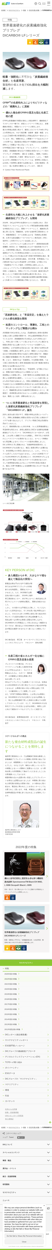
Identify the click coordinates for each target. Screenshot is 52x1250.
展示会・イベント (9, 1168)
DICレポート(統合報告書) (16, 1035)
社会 (7, 1096)
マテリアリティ (12, 1084)
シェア (5, 1137)
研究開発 (6, 1184)
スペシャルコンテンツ (11, 1152)
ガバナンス (10, 1101)
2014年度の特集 (10, 1019)
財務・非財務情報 (12, 1112)
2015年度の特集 (10, 1014)
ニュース (6, 1200)
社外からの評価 (11, 1109)
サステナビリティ (26, 963)
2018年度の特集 (10, 999)
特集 (7, 968)
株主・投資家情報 (9, 1176)
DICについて (7, 1144)
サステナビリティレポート (16, 1040)
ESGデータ (10, 1073)
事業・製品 (7, 1160)
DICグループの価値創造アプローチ (20, 1051)
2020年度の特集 (10, 989)
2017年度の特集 (10, 1004)
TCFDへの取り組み (13, 1062)
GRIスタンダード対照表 (14, 1116)
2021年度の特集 (10, 984)
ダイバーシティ (12, 1068)
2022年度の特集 (10, 979)
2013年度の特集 (10, 1024)
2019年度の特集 (10, 994)
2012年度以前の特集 (12, 1029)
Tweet (11, 1137)
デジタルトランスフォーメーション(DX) (22, 1057)
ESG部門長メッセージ (15, 1046)
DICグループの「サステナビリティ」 (21, 1079)
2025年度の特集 (10, 974)
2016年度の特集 (10, 1009)
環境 (7, 1090)
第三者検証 (9, 1119)
